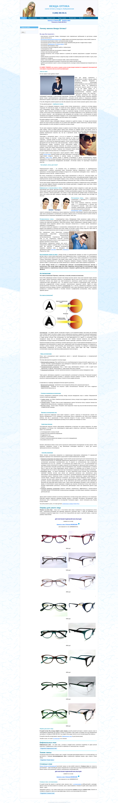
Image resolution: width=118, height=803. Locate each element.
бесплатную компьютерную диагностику (51, 39)
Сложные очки (46, 764)
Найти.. (23, 32)
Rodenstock (66, 249)
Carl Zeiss (53, 249)
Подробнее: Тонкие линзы (47, 760)
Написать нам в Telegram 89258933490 (67, 524)
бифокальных (51, 44)
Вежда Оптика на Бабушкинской (48, 766)
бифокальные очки (67, 736)
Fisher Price (49, 157)
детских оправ (47, 154)
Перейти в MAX (66, 20)
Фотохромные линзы (76, 210)
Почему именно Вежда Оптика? (53, 28)
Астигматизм (45, 273)
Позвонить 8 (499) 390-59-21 (59, 22)
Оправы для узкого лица (50, 508)
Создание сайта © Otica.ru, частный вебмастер (57, 802)
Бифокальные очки (48, 743)
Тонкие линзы (45, 752)
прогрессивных (60, 44)
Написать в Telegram (53, 20)
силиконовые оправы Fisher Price (70, 503)
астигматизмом (77, 784)
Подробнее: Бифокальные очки (48, 748)
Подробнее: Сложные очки (47, 793)
